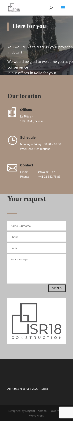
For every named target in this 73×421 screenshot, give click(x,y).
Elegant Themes (36, 411)
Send (57, 288)
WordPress (36, 415)
